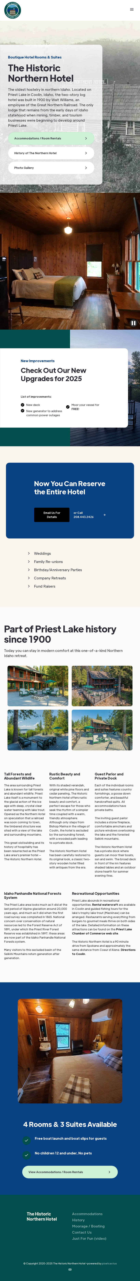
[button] (132, 9)
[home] (12, 10)
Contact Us (82, 1232)
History (78, 1220)
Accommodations (87, 1214)
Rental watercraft (105, 904)
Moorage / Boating (88, 1226)
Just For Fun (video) (89, 1238)
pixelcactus (109, 1263)
